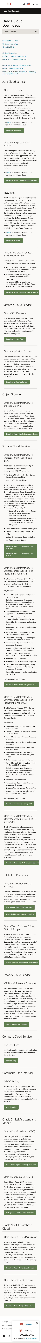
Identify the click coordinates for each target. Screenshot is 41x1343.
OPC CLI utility (11, 1107)
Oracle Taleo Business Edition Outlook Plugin (22, 963)
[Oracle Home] (9, 4)
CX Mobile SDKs (8, 47)
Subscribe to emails (8, 1329)
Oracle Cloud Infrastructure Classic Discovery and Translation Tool (19, 73)
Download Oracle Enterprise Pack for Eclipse (21, 180)
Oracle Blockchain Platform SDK (14, 59)
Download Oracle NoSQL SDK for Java (19, 1306)
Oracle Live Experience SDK (12, 68)
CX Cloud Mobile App (10, 44)
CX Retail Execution (9, 53)
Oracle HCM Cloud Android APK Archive (20, 914)
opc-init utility (11, 1061)
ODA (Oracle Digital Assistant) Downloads (21, 1165)
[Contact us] (37, 4)
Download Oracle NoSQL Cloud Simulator (20, 1268)
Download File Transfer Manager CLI (19, 804)
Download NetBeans (13, 240)
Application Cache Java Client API (14, 56)
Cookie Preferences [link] (8, 1325)
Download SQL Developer (15, 339)
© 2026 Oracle (6, 1322)
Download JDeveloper (14, 130)
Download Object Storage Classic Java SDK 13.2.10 (19, 554)
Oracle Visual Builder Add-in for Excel (16, 65)
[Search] (24, 4)
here (9, 122)
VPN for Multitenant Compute (16, 1024)
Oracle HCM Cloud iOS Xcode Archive (19, 907)
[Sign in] (32, 4)
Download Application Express (16, 382)
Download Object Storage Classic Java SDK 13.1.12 (19, 547)
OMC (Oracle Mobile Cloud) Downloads (20, 1213)
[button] (4, 4)
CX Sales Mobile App (10, 41)
